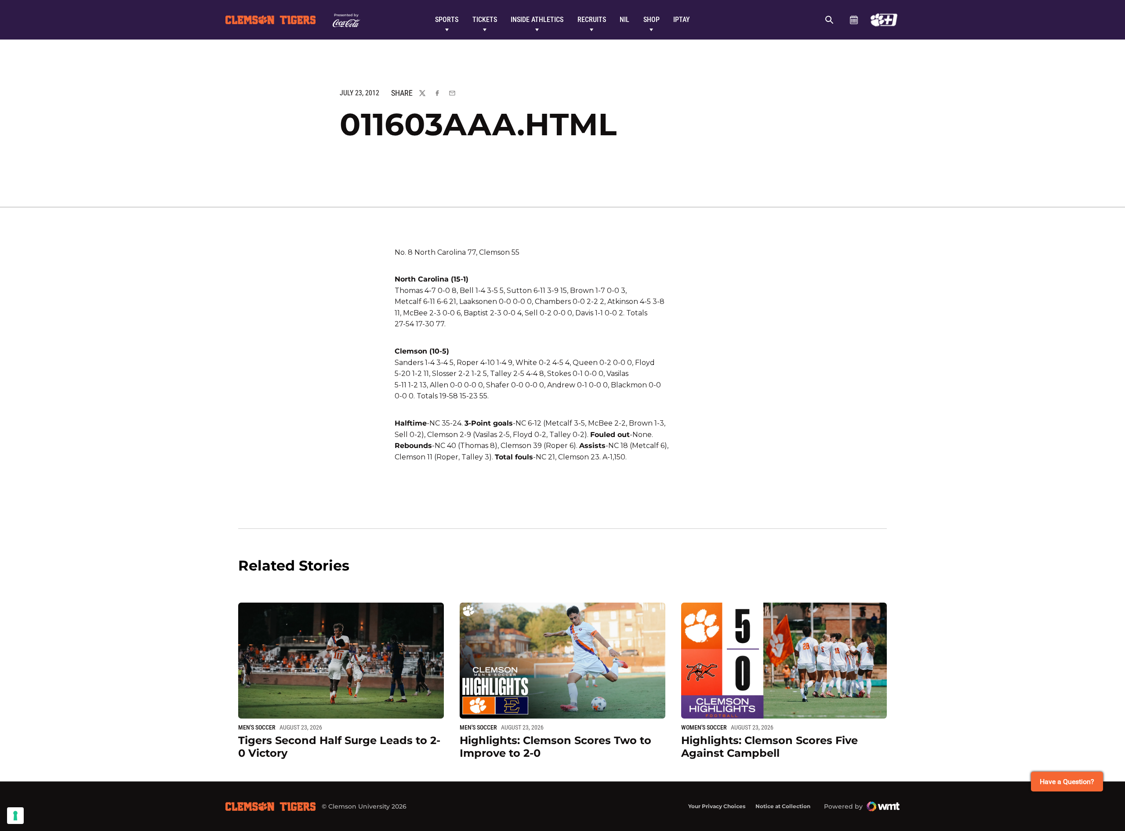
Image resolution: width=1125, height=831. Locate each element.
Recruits (591, 19)
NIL (624, 19)
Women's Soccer (704, 727)
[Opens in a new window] (884, 20)
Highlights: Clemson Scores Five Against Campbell (769, 746)
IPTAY (681, 19)
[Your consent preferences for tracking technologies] (15, 815)
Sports (446, 19)
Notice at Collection (782, 806)
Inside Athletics (537, 19)
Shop (651, 19)
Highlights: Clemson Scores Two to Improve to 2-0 (555, 746)
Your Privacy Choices (716, 806)
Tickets (484, 19)
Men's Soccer (257, 727)
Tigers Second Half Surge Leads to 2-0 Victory (339, 746)
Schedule (853, 20)
